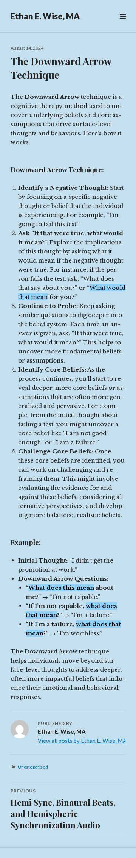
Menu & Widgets (122, 24)
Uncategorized (33, 767)
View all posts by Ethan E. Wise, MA (82, 740)
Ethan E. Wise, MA (45, 16)
